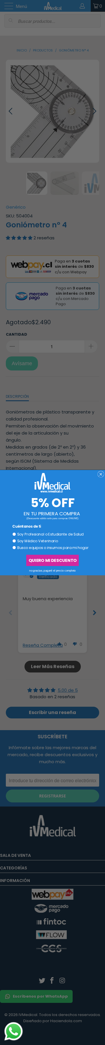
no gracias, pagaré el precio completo (52, 570)
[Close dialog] (101, 474)
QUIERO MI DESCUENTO (52, 560)
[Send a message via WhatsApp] (13, 1031)
